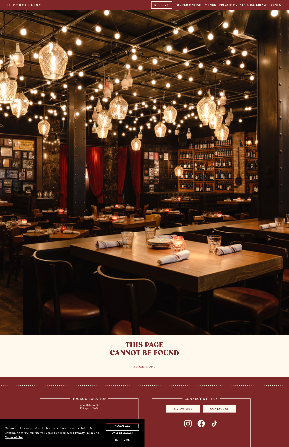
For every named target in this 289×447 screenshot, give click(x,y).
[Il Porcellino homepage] (21, 4)
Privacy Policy (84, 433)
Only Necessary (122, 433)
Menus (210, 5)
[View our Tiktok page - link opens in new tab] (214, 423)
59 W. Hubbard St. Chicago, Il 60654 (89, 407)
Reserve (161, 5)
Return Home (144, 367)
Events (275, 5)
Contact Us (219, 409)
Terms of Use (14, 437)
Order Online (189, 5)
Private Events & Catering (242, 5)
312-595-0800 (183, 409)
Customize (122, 440)
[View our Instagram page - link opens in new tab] (188, 423)
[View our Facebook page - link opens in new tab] (201, 423)
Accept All (122, 426)
